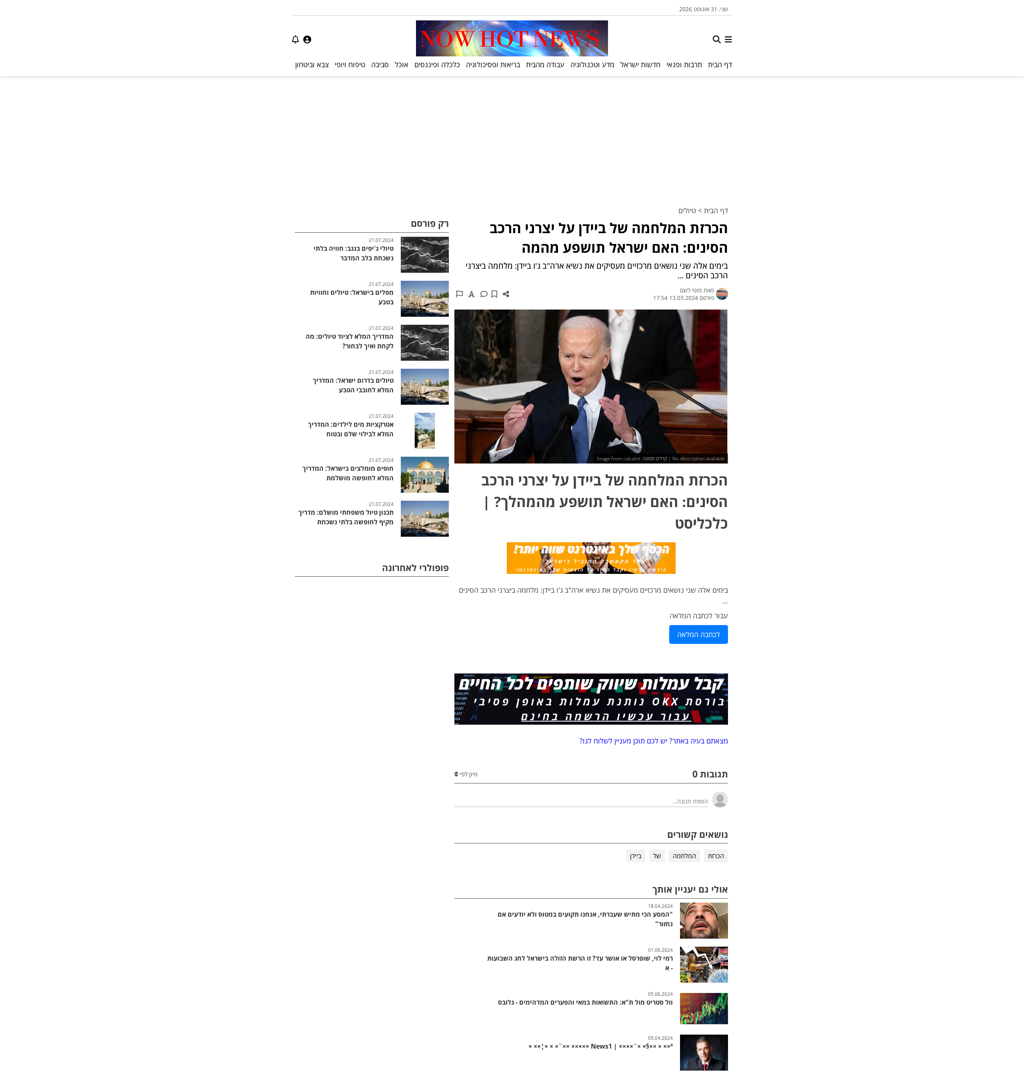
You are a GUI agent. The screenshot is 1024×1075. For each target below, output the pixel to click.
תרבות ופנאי (684, 64)
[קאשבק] (591, 559)
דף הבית (720, 64)
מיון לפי (468, 774)
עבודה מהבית (545, 64)
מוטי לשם (691, 290)
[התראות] (295, 39)
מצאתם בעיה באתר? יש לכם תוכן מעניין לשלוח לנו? (652, 740)
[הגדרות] (307, 39)
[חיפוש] (717, 39)
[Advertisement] (512, 136)
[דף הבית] (512, 39)
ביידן (635, 855)
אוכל (401, 64)
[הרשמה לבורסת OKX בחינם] (591, 700)
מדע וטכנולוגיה (592, 64)
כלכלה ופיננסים (437, 64)
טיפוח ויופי (350, 64)
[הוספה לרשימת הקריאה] (494, 294)
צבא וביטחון (312, 64)
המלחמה (684, 855)
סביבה (380, 64)
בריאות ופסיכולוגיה (493, 64)
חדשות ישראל (640, 64)
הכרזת (716, 855)
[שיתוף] (506, 294)
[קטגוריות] (728, 39)
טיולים (687, 210)
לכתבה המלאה (698, 634)
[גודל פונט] (471, 294)
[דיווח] (459, 294)
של (657, 855)
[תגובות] (484, 294)
